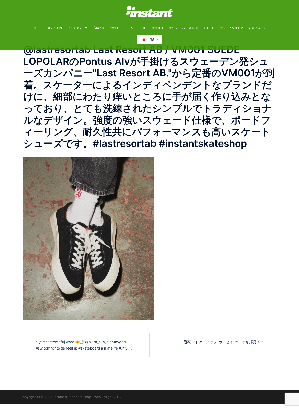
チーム (128, 28)
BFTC (116, 397)
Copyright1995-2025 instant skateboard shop (55, 397)
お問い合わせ (257, 28)
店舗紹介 (99, 28)
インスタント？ (77, 28)
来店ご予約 (55, 28)
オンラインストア (231, 28)
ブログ (114, 28)
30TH (142, 28)
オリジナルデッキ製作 (183, 28)
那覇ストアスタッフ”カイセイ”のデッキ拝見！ (222, 342)
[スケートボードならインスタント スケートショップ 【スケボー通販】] (149, 13)
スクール (209, 28)
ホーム (37, 28)
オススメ (157, 28)
